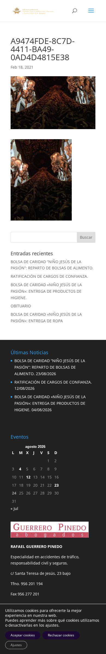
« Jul (14, 508)
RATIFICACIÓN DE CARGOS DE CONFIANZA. (49, 276)
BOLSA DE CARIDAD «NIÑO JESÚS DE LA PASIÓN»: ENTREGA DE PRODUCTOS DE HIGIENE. (46, 291)
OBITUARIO (21, 305)
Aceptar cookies (23, 635)
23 (56, 485)
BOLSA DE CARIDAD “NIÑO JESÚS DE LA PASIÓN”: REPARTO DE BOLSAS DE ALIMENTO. (49, 367)
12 (28, 477)
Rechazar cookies (61, 635)
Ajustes (16, 645)
